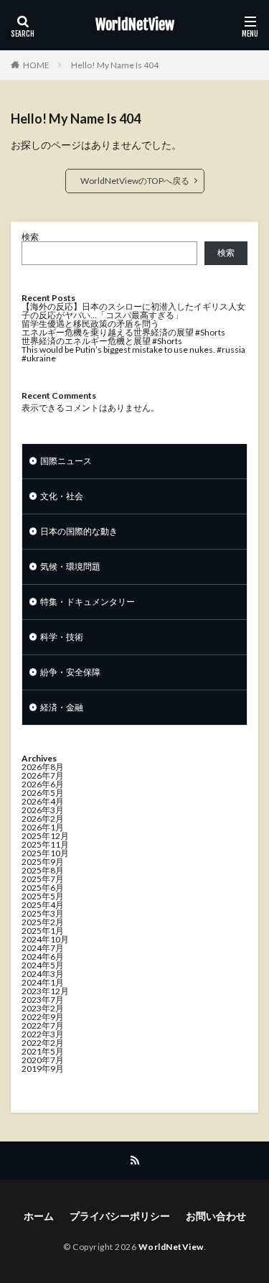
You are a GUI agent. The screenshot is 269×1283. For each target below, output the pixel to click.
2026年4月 (43, 801)
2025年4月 (43, 904)
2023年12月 (45, 991)
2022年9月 (43, 1016)
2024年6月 (43, 956)
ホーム (39, 1216)
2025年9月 (43, 861)
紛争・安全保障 (70, 672)
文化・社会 (61, 496)
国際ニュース (66, 460)
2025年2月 (43, 922)
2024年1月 (43, 982)
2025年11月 (45, 844)
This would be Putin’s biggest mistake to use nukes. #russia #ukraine (133, 353)
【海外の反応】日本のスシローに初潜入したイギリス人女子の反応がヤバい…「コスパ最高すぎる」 (133, 310)
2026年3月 (43, 810)
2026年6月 (43, 784)
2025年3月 (43, 913)
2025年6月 (43, 887)
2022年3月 (43, 1034)
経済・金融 (61, 707)
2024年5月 (43, 965)
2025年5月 (43, 896)
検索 (30, 236)
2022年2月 (43, 1042)
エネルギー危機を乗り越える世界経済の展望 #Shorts (123, 332)
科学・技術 (61, 636)
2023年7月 (43, 999)
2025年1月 (43, 930)
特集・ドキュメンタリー (87, 601)
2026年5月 (43, 792)
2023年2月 (43, 1008)
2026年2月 (43, 818)
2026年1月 (43, 827)
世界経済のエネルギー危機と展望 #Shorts (102, 340)
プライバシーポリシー (120, 1216)
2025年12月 (45, 835)
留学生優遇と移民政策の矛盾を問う (90, 323)
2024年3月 (43, 973)
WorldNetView (134, 25)
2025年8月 (43, 870)
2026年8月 (43, 766)
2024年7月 (43, 947)
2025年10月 (45, 853)
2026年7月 (43, 775)
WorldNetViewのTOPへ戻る (134, 180)
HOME (36, 65)
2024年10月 (45, 939)
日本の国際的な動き (79, 531)
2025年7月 (43, 879)
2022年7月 (43, 1025)
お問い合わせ (216, 1216)
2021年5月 (43, 1051)
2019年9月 (43, 1068)
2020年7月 (43, 1060)
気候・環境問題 (70, 566)
